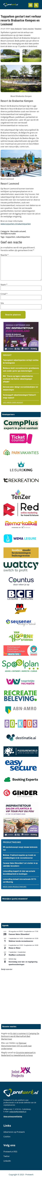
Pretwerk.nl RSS (10, 1151)
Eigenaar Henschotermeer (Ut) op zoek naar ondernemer (16, 1046)
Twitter (7, 1156)
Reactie (5, 255)
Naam (4, 284)
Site (2, 303)
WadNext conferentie (17, 955)
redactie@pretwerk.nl (17, 1111)
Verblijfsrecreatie (8, 233)
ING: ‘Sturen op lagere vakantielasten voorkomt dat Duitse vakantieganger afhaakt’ (18, 379)
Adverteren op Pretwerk (14, 1132)
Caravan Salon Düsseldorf (19, 934)
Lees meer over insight (13, 402)
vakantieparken (23, 237)
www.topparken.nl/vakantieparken (16, 224)
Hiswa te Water (14, 948)
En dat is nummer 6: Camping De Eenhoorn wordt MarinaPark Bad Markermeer (20, 1036)
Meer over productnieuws (14, 886)
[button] (30, 5)
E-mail (4, 294)
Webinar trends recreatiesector (21, 941)
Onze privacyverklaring (13, 1116)
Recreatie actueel (18, 231)
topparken (10, 237)
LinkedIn (7, 1161)
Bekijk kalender (6, 969)
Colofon (7, 1136)
